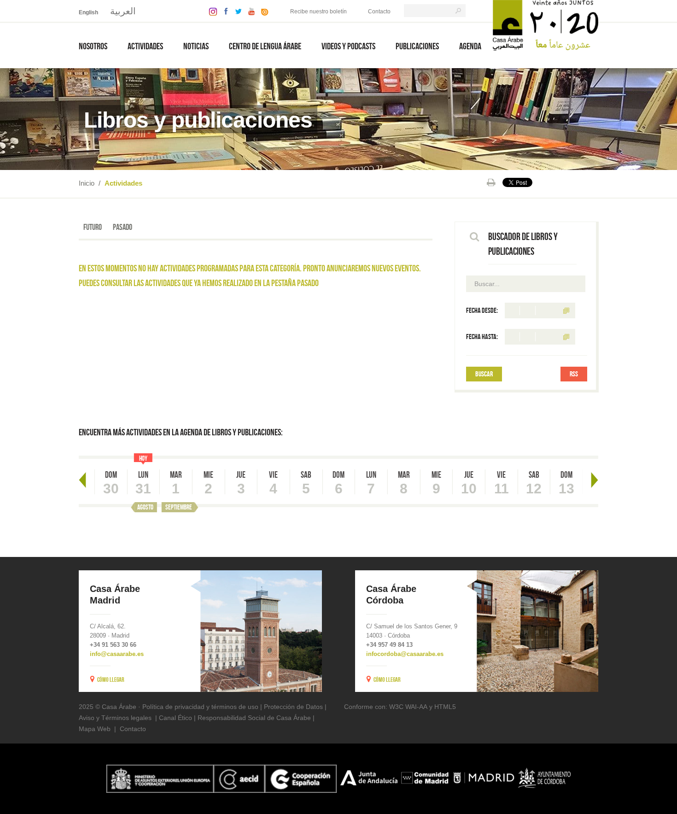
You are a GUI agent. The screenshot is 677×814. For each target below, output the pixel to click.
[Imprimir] (491, 182)
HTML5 (445, 706)
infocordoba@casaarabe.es (405, 653)
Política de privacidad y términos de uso (200, 706)
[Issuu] (262, 11)
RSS (574, 374)
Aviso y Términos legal (112, 717)
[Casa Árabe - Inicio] (545, 25)
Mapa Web (95, 728)
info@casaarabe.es (117, 653)
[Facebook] (223, 11)
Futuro (92, 227)
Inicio (86, 183)
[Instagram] (210, 11)
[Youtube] (249, 11)
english (88, 12)
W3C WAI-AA (408, 706)
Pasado (122, 227)
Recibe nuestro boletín (318, 11)
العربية (123, 11)
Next (594, 480)
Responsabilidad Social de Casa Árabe (254, 717)
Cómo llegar (110, 679)
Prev (82, 480)
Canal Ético (175, 717)
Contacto (379, 11)
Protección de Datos (293, 706)
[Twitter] (236, 11)
